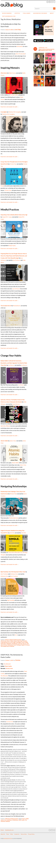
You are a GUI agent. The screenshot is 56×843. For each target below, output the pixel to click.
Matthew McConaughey (14, 112)
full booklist (20, 46)
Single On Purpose (25, 645)
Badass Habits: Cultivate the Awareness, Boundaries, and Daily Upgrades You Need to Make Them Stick (14, 363)
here (16, 635)
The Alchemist (4, 676)
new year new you (22, 643)
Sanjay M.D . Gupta (7, 217)
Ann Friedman (4, 574)
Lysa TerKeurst (16, 260)
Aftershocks (4, 73)
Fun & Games (26, 13)
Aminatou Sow (14, 574)
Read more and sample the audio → (10, 106)
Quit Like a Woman (5, 426)
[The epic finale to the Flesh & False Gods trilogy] (50, 69)
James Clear (23, 465)
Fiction (23, 818)
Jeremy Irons (9, 668)
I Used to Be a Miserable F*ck (15, 552)
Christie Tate (13, 164)
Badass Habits (17, 641)
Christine (17, 660)
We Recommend (7, 13)
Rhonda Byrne (16, 305)
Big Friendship (10, 600)
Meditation (9, 643)
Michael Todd (13, 493)
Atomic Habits (4, 440)
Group (23, 642)
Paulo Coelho (8, 666)
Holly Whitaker (16, 404)
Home (2, 830)
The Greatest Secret (6, 305)
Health (26, 642)
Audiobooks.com (9, 830)
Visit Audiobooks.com (8, 16)
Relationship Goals (13, 518)
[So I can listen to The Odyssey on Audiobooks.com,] (50, 81)
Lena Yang (18, 29)
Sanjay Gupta (12, 245)
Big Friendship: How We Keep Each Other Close (13, 571)
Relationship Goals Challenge (14, 645)
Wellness (12, 646)
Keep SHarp (3, 643)
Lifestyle (17, 13)
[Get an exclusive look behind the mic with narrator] (38, 58)
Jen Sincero (11, 365)
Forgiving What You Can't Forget (8, 642)
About (52, 13)
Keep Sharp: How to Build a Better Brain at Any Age (14, 214)
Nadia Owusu (12, 73)
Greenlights (4, 112)
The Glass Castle (14, 95)
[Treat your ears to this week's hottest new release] (50, 58)
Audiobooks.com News (40, 13)
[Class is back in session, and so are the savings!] (38, 69)
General (7, 639)
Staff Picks (7, 818)
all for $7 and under (20, 53)
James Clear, (13, 440)
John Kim (12, 532)
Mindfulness (15, 643)
